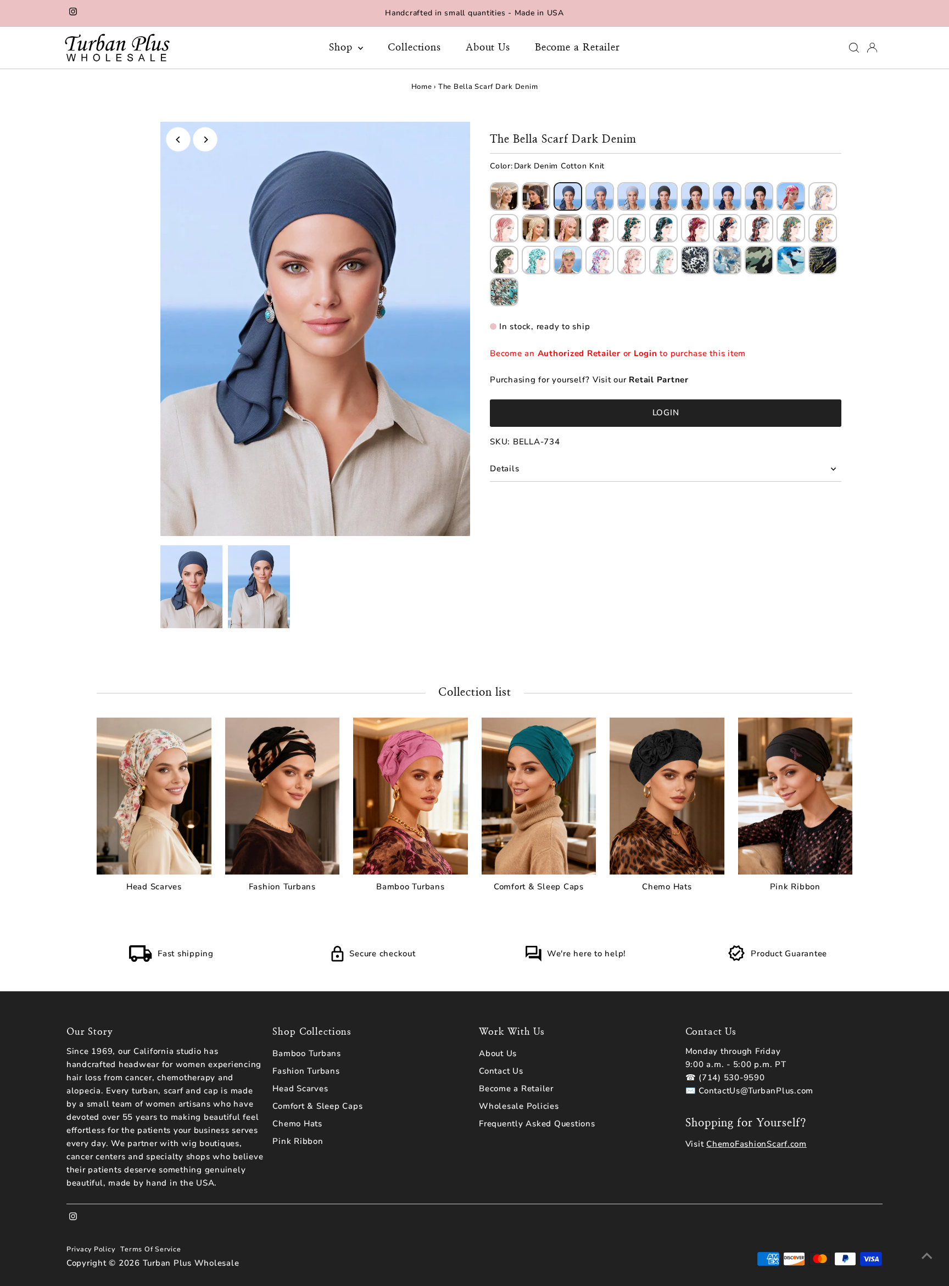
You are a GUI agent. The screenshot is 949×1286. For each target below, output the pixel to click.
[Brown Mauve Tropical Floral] (759, 228)
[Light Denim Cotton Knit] (599, 196)
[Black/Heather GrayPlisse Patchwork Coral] (504, 228)
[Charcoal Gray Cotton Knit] (663, 196)
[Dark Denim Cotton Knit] (568, 196)
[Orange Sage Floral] (568, 260)
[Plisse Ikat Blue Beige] (822, 196)
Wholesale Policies (519, 1106)
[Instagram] (73, 13)
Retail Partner (659, 379)
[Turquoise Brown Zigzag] (631, 228)
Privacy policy (90, 1249)
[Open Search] (854, 48)
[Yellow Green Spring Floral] (791, 228)
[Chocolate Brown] (695, 196)
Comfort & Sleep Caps (317, 1106)
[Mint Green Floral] (536, 260)
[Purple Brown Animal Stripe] (536, 196)
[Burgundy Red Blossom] (695, 228)
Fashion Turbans (305, 1070)
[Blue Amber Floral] (822, 228)
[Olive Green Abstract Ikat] (504, 260)
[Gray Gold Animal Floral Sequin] (695, 260)
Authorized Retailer (579, 353)
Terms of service (150, 1249)
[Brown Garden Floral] (599, 228)
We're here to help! (586, 953)
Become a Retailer (577, 48)
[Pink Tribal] (631, 260)
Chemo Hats (297, 1123)
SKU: (500, 441)
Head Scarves (300, 1088)
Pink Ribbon (297, 1141)
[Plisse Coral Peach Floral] (791, 196)
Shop (342, 48)
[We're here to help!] (533, 959)
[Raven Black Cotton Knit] (759, 196)
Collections (414, 48)
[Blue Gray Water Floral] (727, 260)
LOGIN (665, 412)
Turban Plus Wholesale (191, 1262)
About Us (488, 48)
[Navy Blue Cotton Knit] (727, 196)
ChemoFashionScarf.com (756, 1143)
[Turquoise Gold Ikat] (504, 292)
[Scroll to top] (927, 1256)
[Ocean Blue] (791, 260)
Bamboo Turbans (306, 1053)
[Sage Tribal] (663, 260)
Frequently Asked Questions (537, 1123)
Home (421, 87)
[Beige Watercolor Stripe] (536, 228)
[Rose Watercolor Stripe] (568, 228)
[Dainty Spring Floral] (504, 196)
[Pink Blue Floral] (599, 260)
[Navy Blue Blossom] (727, 228)
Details (504, 468)
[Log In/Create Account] (872, 48)
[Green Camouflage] (759, 260)
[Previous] (178, 139)
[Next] (205, 139)
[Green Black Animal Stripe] (822, 260)
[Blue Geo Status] (663, 228)
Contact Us (501, 1070)
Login (645, 353)
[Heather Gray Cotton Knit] (631, 196)
